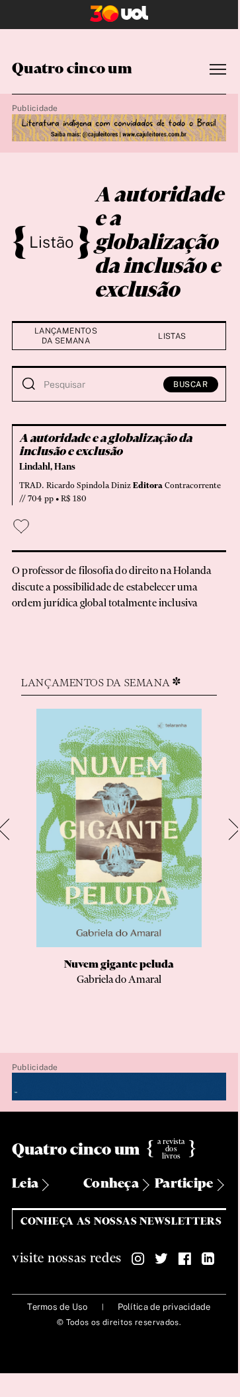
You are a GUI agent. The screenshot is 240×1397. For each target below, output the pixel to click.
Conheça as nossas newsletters (121, 1222)
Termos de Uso (57, 1307)
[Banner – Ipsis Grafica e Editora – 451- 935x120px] (119, 1087)
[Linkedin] (207, 1259)
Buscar (190, 384)
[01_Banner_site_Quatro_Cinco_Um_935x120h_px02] (119, 128)
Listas (172, 336)
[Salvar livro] (21, 526)
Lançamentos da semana (65, 335)
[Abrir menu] (218, 69)
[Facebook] (184, 1259)
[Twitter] (161, 1259)
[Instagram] (138, 1259)
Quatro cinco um (72, 69)
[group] (119, 860)
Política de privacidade (164, 1307)
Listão (51, 242)
